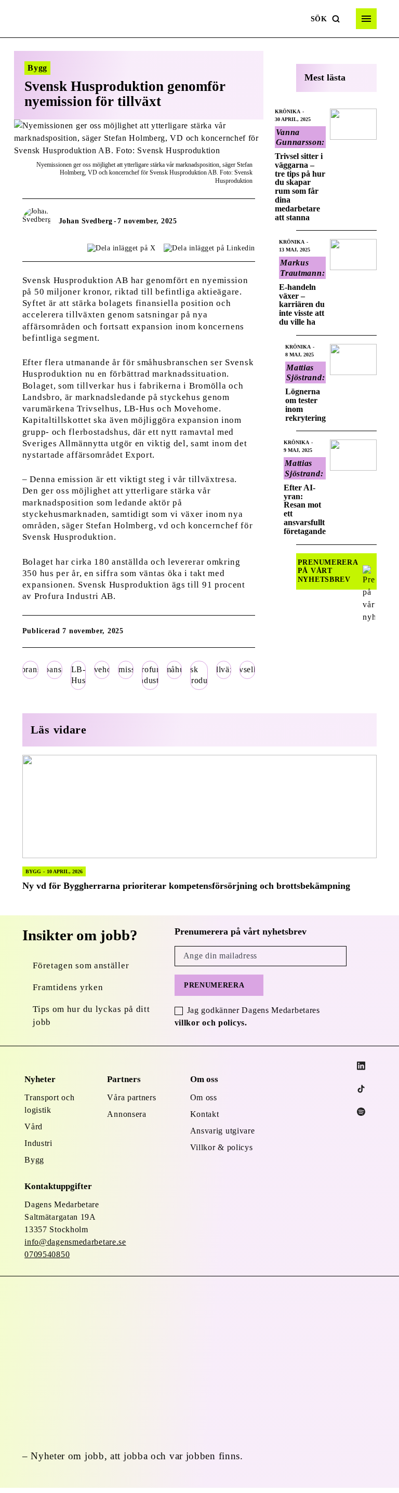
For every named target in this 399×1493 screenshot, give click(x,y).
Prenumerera (214, 985)
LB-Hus (78, 675)
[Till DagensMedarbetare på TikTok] (361, 1089)
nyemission (126, 669)
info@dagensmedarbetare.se (75, 1241)
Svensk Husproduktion (199, 675)
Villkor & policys (221, 1147)
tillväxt (223, 669)
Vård (33, 1126)
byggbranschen (30, 669)
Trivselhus (247, 669)
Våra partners (131, 1097)
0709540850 (47, 1254)
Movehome (102, 669)
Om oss (203, 1097)
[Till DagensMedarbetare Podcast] (361, 1112)
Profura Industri (150, 675)
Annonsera (126, 1114)
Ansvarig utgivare (222, 1130)
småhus (174, 669)
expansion (54, 669)
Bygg (34, 1159)
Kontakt (204, 1114)
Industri (38, 1143)
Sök (319, 19)
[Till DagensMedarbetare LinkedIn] (361, 1065)
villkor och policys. (211, 1022)
